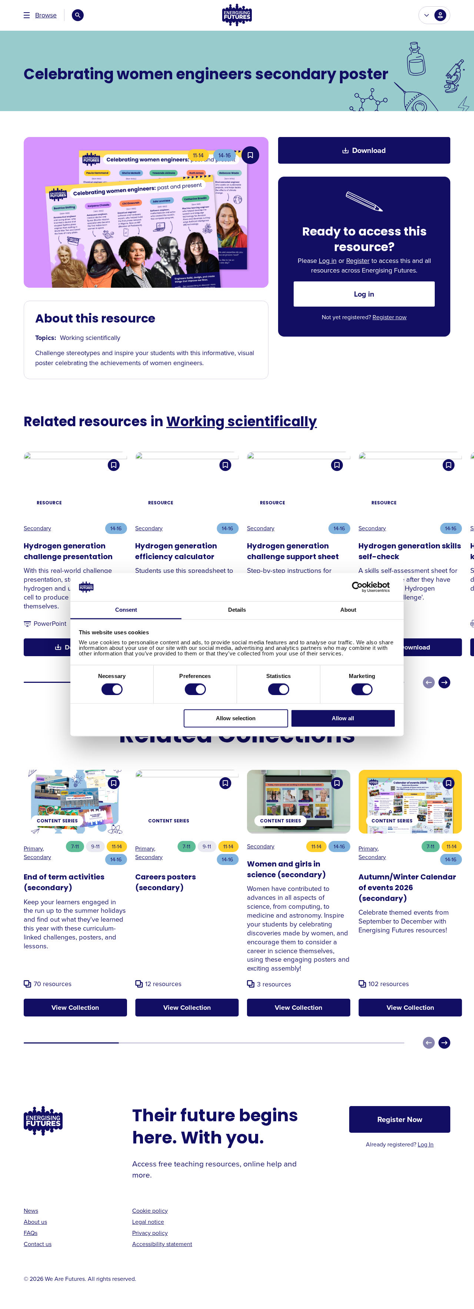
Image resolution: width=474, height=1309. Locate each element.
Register (358, 260)
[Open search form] (78, 15)
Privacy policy (150, 1233)
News (31, 1210)
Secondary (37, 528)
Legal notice (148, 1222)
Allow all (343, 718)
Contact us (37, 1244)
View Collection (75, 1007)
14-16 (224, 155)
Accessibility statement (162, 1244)
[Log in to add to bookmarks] (250, 155)
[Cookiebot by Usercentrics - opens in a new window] (363, 586)
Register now (390, 317)
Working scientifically (241, 423)
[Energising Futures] (237, 15)
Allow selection (236, 718)
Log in (328, 260)
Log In (426, 1144)
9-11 (95, 846)
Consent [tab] (126, 610)
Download (369, 150)
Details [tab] (237, 610)
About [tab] (348, 610)
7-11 (75, 846)
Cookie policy (150, 1210)
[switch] (195, 689)
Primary (33, 848)
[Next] (444, 682)
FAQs (30, 1233)
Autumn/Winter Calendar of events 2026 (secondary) (407, 888)
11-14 (198, 155)
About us (35, 1222)
